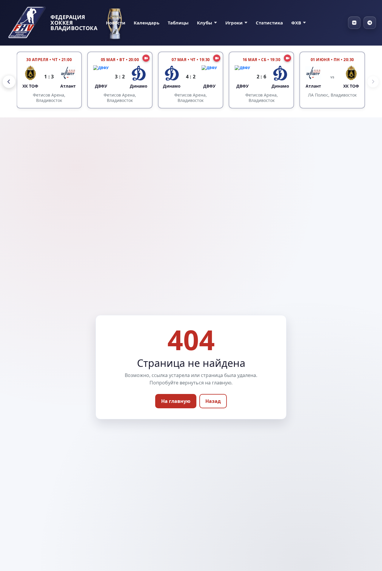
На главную (175, 401)
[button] (9, 81)
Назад (213, 401)
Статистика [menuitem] (269, 23)
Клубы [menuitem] (204, 23)
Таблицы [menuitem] (178, 23)
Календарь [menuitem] (146, 23)
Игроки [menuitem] (234, 23)
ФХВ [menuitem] (296, 23)
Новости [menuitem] (115, 23)
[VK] (354, 22)
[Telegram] (369, 22)
